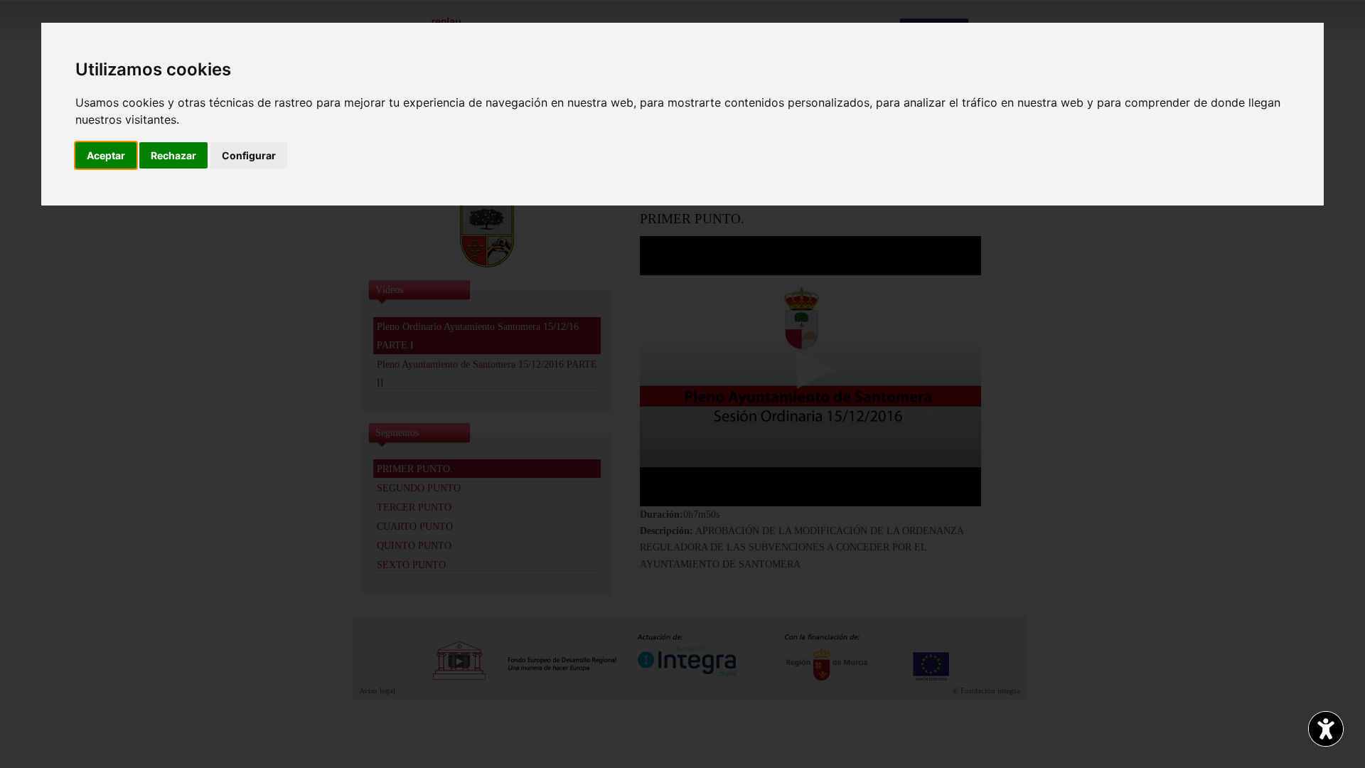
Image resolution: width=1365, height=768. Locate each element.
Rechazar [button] (173, 155)
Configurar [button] (249, 155)
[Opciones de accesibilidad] (1326, 729)
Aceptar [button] (106, 155)
